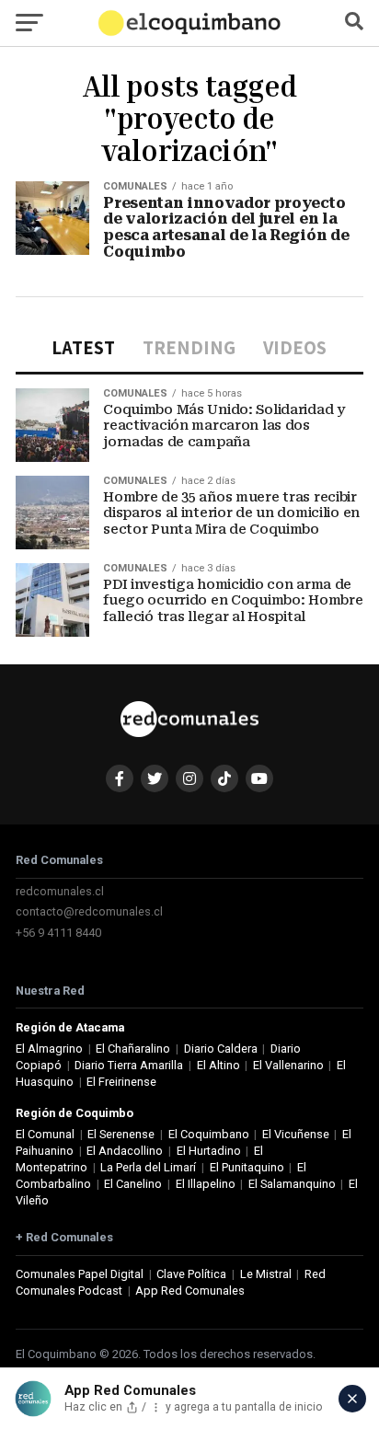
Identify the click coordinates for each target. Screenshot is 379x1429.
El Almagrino (49, 1048)
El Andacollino (124, 1151)
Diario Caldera (221, 1048)
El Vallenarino (288, 1065)
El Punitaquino (247, 1167)
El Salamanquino (292, 1184)
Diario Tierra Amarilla (129, 1065)
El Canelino (133, 1184)
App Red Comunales (190, 1290)
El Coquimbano (208, 1134)
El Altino (218, 1065)
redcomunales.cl (60, 891)
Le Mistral (266, 1274)
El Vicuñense (295, 1134)
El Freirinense (121, 1082)
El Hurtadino (209, 1151)
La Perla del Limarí (148, 1167)
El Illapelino (205, 1184)
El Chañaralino (133, 1048)
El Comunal (45, 1134)
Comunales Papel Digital (80, 1274)
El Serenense (121, 1134)
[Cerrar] (352, 1398)
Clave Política (191, 1274)
